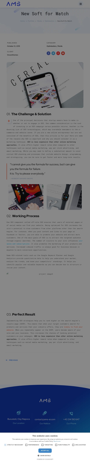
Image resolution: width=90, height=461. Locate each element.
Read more (57, 441)
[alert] (45, 230)
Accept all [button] (45, 450)
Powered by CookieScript (45, 459)
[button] (45, 455)
